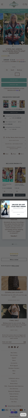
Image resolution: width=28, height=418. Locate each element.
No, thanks (18, 214)
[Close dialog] (26, 201)
